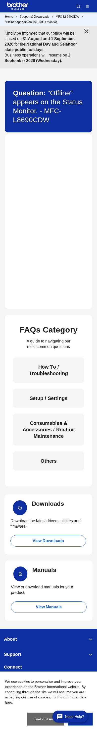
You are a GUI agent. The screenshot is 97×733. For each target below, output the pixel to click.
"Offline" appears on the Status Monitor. (31, 22)
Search (78, 6)
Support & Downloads (34, 16)
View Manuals (49, 607)
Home (9, 16)
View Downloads (48, 541)
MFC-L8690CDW (67, 16)
